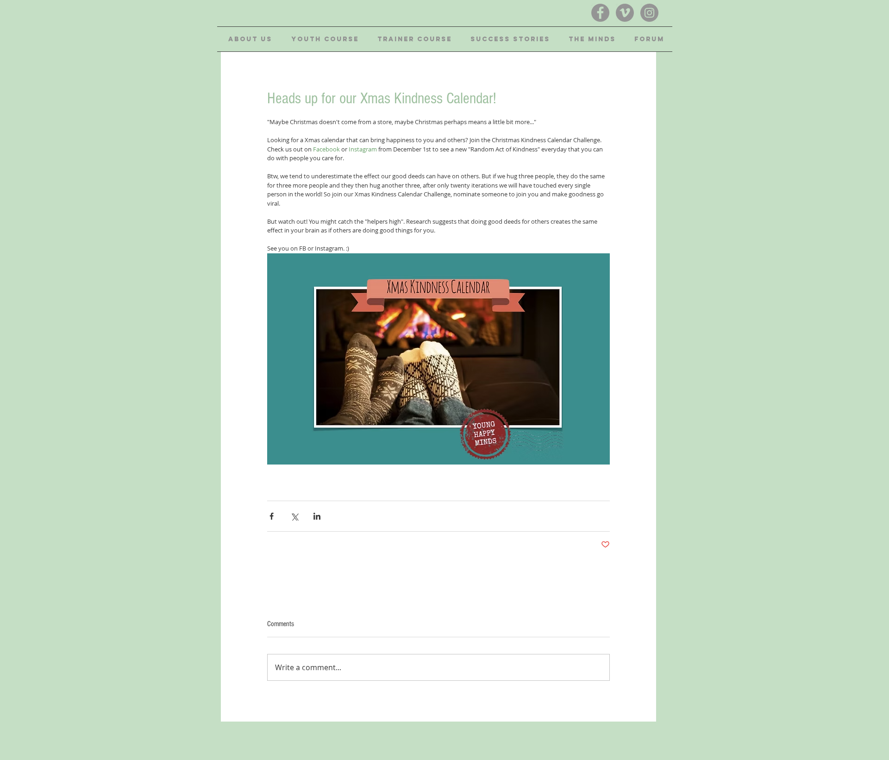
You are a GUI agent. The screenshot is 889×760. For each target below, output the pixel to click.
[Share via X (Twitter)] (294, 516)
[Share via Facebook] (271, 516)
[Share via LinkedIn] (317, 516)
